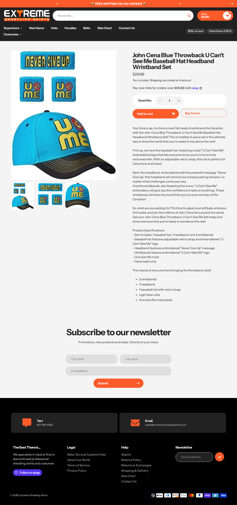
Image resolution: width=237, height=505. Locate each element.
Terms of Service (78, 465)
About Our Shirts (78, 460)
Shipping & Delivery (134, 470)
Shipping (155, 80)
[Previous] (57, 4)
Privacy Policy (76, 470)
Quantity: (145, 100)
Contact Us (129, 481)
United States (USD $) (220, 31)
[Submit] (219, 456)
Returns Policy (131, 460)
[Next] (179, 4)
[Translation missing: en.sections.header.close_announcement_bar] (232, 4)
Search (126, 454)
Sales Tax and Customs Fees (86, 454)
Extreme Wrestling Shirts (33, 495)
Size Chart (128, 476)
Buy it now (192, 113)
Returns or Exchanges (136, 465)
